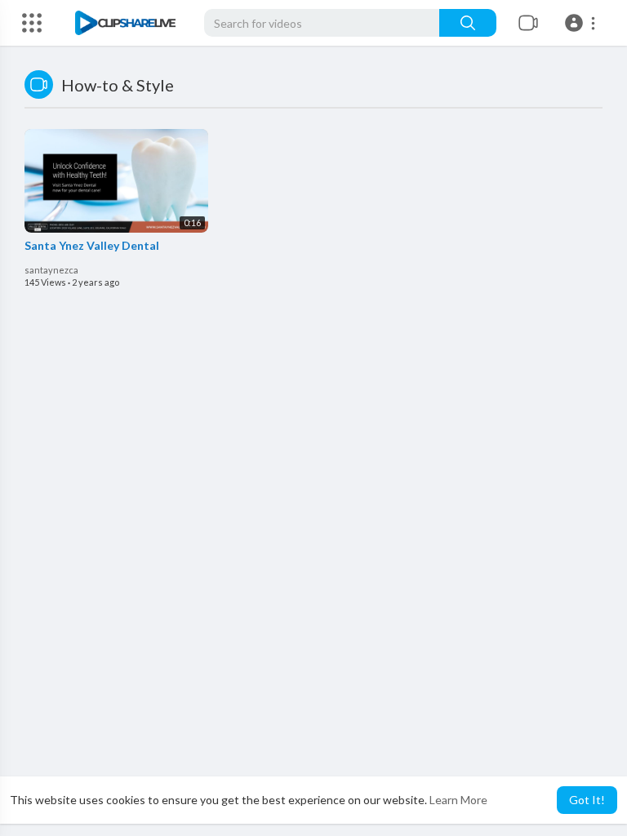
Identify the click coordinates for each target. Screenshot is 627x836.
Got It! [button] (587, 800)
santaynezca (51, 270)
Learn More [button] (458, 800)
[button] (582, 23)
